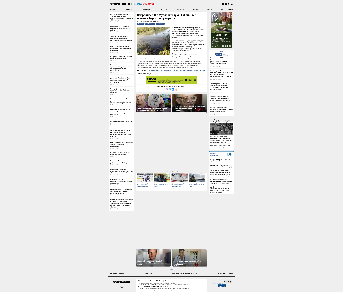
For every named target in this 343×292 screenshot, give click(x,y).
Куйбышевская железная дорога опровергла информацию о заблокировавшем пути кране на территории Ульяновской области (121, 203)
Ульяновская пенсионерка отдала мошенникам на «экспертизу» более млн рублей (121, 38)
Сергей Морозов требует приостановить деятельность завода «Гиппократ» (177, 70)
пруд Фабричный (150, 24)
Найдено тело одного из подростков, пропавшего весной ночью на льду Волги (221, 109)
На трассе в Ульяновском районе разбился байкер (118, 162)
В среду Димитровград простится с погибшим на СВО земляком (120, 90)
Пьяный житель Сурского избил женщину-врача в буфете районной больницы (121, 191)
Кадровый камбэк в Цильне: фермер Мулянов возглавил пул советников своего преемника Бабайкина (121, 112)
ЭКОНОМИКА (146, 9)
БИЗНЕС (209, 9)
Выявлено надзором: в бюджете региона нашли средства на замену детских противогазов (121, 101)
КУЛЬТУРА (180, 9)
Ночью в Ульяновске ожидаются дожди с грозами (121, 122)
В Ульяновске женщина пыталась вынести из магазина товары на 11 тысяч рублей (221, 181)
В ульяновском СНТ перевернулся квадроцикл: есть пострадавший (121, 181)
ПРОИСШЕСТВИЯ (227, 9)
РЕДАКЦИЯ (148, 274)
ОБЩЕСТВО (164, 9)
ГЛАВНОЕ (113, 9)
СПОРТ (195, 9)
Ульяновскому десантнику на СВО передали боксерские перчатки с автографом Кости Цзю (120, 133)
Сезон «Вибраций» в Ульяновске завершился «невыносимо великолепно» (121, 144)
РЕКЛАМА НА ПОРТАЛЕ (225, 274)
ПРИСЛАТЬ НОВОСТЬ (117, 274)
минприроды (160, 24)
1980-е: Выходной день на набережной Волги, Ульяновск (220, 137)
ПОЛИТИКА (129, 9)
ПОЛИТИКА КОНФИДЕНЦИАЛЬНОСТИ (184, 274)
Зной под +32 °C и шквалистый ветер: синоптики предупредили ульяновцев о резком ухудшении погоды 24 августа (221, 73)
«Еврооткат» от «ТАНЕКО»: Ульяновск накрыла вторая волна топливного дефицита (220, 98)
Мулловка (140, 24)
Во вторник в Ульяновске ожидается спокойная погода (220, 166)
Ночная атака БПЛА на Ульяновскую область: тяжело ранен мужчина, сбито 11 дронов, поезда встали (220, 60)
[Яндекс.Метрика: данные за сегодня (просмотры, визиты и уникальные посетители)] (217, 283)
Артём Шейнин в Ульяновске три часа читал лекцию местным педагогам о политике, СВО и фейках (121, 17)
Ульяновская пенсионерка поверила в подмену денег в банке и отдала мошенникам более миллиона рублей (220, 173)
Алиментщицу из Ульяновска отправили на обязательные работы (120, 28)
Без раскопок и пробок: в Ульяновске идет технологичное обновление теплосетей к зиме (121, 171)
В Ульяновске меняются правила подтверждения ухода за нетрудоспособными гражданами (121, 67)
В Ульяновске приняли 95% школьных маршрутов (119, 153)
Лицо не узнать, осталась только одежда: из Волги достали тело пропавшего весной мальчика (219, 86)
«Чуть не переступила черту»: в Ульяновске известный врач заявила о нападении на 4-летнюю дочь (121, 79)
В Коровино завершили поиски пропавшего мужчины (121, 57)
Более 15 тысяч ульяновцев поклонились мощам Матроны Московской (120, 48)
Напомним (141, 61)
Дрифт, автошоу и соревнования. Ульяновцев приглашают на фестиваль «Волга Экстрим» (219, 189)
